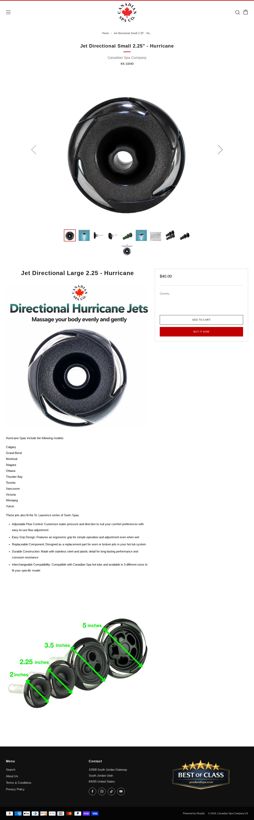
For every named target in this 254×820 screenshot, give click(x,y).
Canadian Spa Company (127, 58)
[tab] (70, 235)
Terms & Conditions (18, 782)
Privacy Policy (15, 789)
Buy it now (201, 331)
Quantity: (165, 293)
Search (10, 769)
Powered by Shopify (194, 813)
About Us (12, 776)
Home (105, 33)
